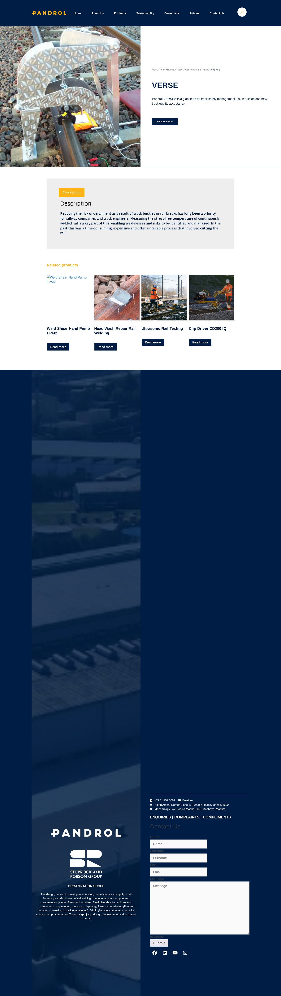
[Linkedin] (164, 952)
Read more (58, 347)
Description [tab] (71, 193)
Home (77, 13)
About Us (98, 13)
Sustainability (145, 13)
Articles (194, 13)
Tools (163, 69)
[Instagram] (185, 952)
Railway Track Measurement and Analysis (189, 69)
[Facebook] (154, 952)
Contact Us (217, 13)
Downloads (171, 13)
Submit (159, 943)
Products (120, 13)
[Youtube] (174, 952)
